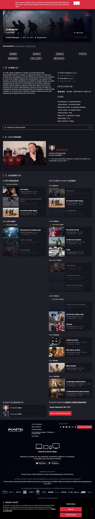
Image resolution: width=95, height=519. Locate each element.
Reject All (70, 509)
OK (77, 3)
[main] (47, 509)
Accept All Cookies (71, 515)
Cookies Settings (70, 504)
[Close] (92, 509)
